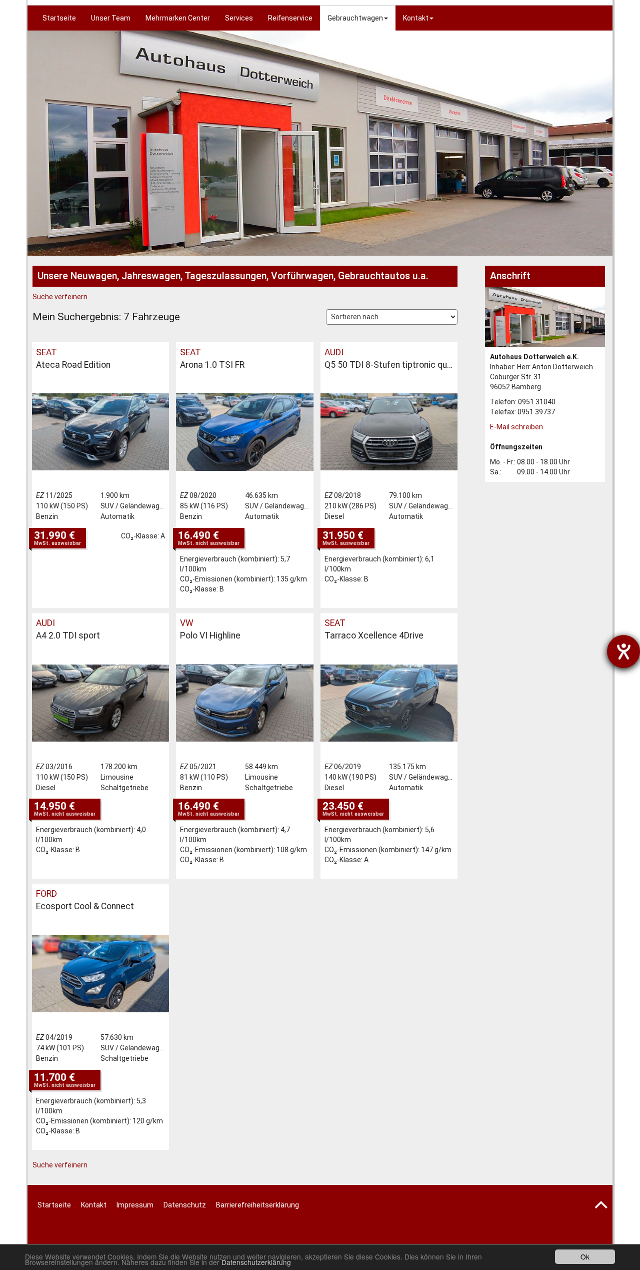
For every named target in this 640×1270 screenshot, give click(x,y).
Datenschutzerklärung (256, 1262)
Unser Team (110, 18)
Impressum (135, 1205)
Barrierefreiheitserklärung (257, 1205)
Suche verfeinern (60, 297)
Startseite (59, 18)
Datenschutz (185, 1205)
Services (239, 18)
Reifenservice (290, 18)
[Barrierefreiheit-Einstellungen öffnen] (623, 651)
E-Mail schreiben (516, 427)
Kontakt (415, 18)
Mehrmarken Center (178, 18)
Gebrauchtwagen (355, 18)
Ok (585, 1256)
